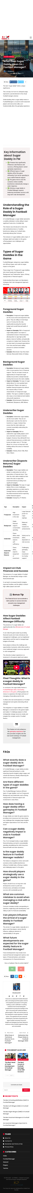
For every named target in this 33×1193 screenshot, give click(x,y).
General (5, 1162)
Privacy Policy (9, 1147)
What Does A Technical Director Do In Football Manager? (9, 1039)
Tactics (5, 1168)
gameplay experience (16, 731)
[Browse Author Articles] (16, 986)
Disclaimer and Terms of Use (13, 1144)
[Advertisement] (16, 17)
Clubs (5, 1156)
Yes (12, 969)
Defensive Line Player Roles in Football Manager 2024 (23, 1038)
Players (5, 1165)
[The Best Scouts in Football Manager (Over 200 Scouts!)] (23, 1057)
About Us (7, 1138)
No (21, 969)
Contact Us (8, 1141)
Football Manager (9, 56)
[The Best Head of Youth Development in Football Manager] (10, 1057)
